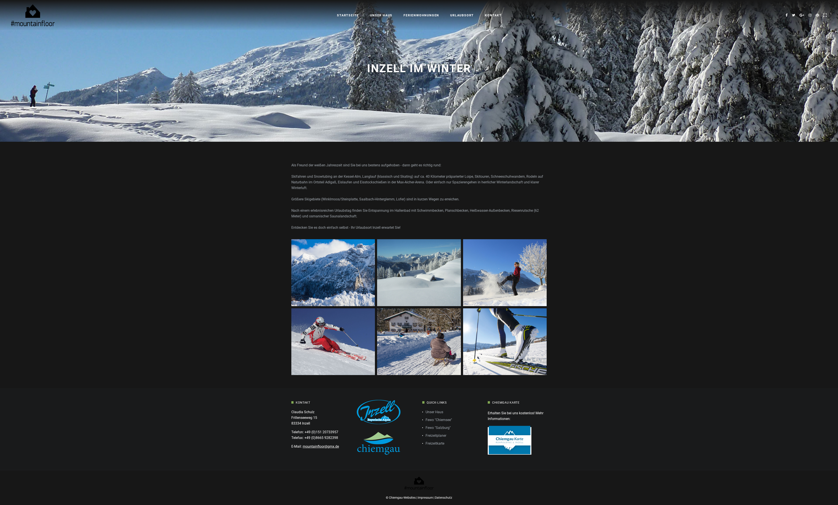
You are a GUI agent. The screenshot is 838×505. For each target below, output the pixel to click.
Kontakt (493, 15)
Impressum (425, 497)
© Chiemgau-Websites (401, 497)
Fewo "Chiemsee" (439, 420)
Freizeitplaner (436, 435)
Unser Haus (381, 15)
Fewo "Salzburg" (438, 428)
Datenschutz (443, 497)
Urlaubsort (462, 15)
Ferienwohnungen (421, 15)
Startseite (348, 15)
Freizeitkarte (435, 443)
